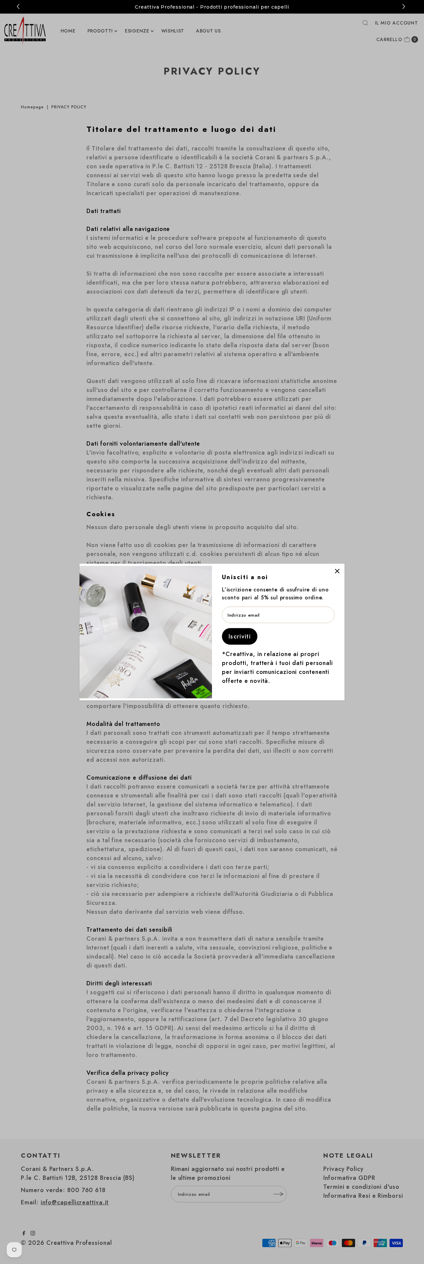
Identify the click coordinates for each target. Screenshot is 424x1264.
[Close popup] (337, 571)
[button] (404, 7)
